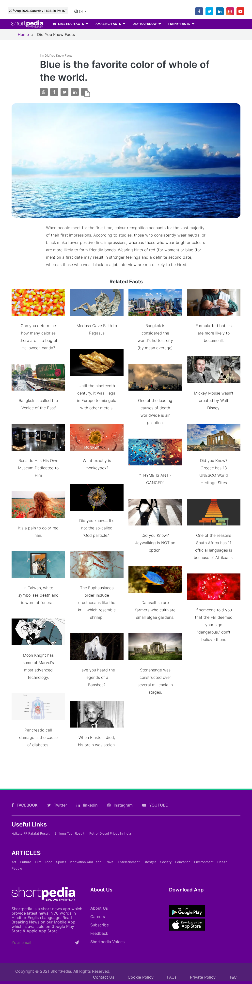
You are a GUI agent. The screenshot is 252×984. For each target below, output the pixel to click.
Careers (97, 916)
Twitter (60, 805)
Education (182, 862)
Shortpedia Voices (107, 941)
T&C (233, 977)
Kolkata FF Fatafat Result (31, 833)
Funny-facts (179, 24)
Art (14, 862)
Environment (204, 862)
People (17, 868)
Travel (109, 862)
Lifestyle (150, 862)
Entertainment (129, 862)
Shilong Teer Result (69, 833)
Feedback (99, 933)
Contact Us (103, 977)
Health (222, 862)
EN (80, 11)
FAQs (171, 977)
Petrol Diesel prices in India (110, 833)
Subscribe (99, 924)
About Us (99, 908)
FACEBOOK (27, 805)
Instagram (123, 805)
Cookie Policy (141, 977)
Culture (25, 862)
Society (166, 862)
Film (38, 862)
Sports (61, 862)
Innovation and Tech (85, 862)
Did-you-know (145, 24)
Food (48, 862)
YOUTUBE (158, 805)
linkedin (90, 805)
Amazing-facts (108, 24)
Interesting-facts (69, 24)
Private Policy (203, 977)
